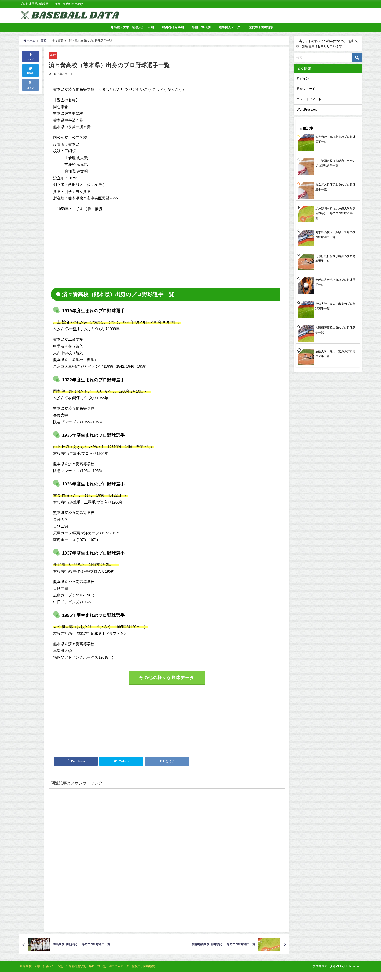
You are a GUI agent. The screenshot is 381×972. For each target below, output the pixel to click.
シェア (30, 59)
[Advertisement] (90, 247)
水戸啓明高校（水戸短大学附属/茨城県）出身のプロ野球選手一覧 (335, 213)
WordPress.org (307, 109)
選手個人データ (229, 27)
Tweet (31, 73)
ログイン (303, 78)
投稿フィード (306, 88)
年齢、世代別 (201, 27)
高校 (53, 55)
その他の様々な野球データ (166, 677)
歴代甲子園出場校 (261, 27)
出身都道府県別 (173, 27)
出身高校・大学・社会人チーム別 (131, 27)
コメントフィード (309, 99)
